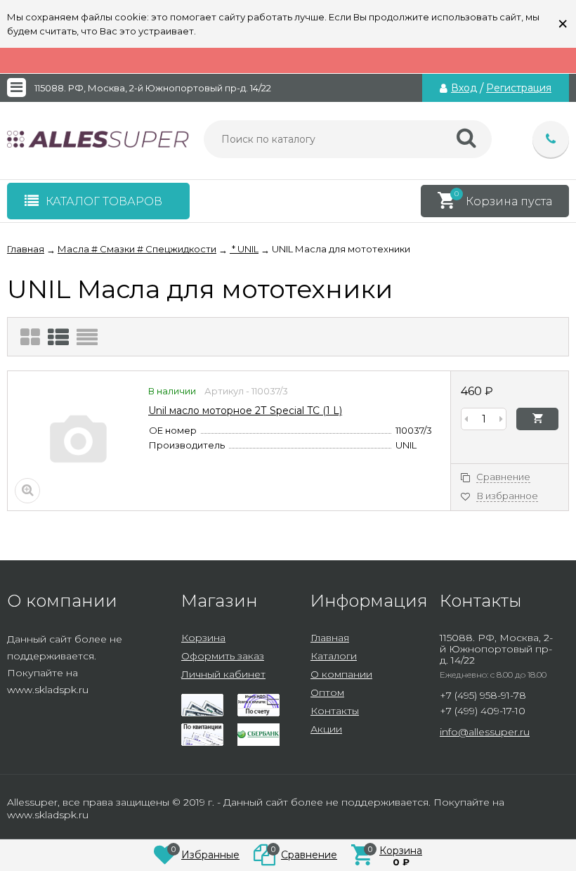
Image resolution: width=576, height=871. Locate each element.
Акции (326, 729)
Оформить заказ (222, 656)
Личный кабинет (223, 674)
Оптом (327, 692)
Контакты (334, 710)
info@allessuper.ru (485, 731)
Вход (464, 87)
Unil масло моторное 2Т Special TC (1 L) (245, 410)
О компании (341, 674)
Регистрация (518, 87)
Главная (329, 637)
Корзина (203, 637)
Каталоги (333, 656)
